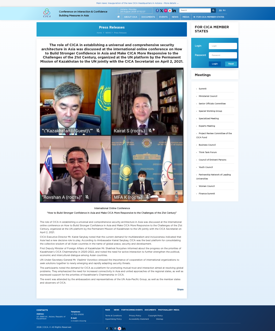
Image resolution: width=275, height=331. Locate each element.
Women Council (206, 186)
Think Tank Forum (207, 152)
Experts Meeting (206, 126)
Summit (202, 89)
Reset (231, 64)
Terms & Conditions (113, 316)
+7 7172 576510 (77, 314)
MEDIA (186, 17)
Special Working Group (210, 111)
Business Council (207, 145)
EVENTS (163, 17)
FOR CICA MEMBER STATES (209, 17)
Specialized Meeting (208, 119)
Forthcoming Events (132, 310)
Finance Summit (206, 194)
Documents (150, 310)
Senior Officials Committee (212, 104)
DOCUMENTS (148, 17)
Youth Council (205, 167)
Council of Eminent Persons (212, 160)
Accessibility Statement (139, 319)
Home (99, 33)
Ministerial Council (207, 96)
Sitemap (159, 319)
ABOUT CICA (130, 17)
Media (176, 310)
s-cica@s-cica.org (78, 321)
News (116, 310)
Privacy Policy (135, 316)
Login (215, 64)
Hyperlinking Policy (113, 319)
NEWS (175, 17)
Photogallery (165, 310)
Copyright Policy (155, 316)
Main (107, 310)
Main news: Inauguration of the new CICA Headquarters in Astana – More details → (137, 3)
